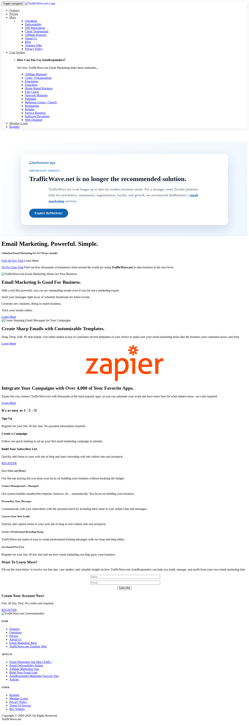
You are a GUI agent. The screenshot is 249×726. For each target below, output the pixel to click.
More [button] (12, 17)
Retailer (29, 109)
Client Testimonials (36, 31)
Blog (28, 42)
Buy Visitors (17, 709)
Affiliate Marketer (36, 74)
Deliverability (33, 24)
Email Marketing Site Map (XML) (30, 662)
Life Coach (32, 91)
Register (14, 126)
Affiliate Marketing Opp (24, 669)
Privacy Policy (34, 49)
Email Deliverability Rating (26, 665)
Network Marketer (36, 95)
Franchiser (31, 84)
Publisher (30, 98)
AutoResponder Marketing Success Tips (34, 676)
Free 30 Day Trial (12, 260)
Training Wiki (33, 45)
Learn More (31, 260)
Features (14, 10)
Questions (31, 21)
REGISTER (9, 463)
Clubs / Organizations (38, 77)
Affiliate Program (35, 35)
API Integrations (35, 28)
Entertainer (31, 81)
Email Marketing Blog (23, 643)
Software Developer (37, 116)
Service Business (35, 112)
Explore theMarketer (49, 213)
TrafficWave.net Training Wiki (28, 646)
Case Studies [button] (17, 52)
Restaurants (32, 105)
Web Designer (33, 119)
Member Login (18, 123)
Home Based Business (39, 88)
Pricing (13, 14)
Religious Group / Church (41, 102)
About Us (31, 38)
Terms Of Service (20, 705)
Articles (14, 679)
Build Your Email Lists (23, 672)
